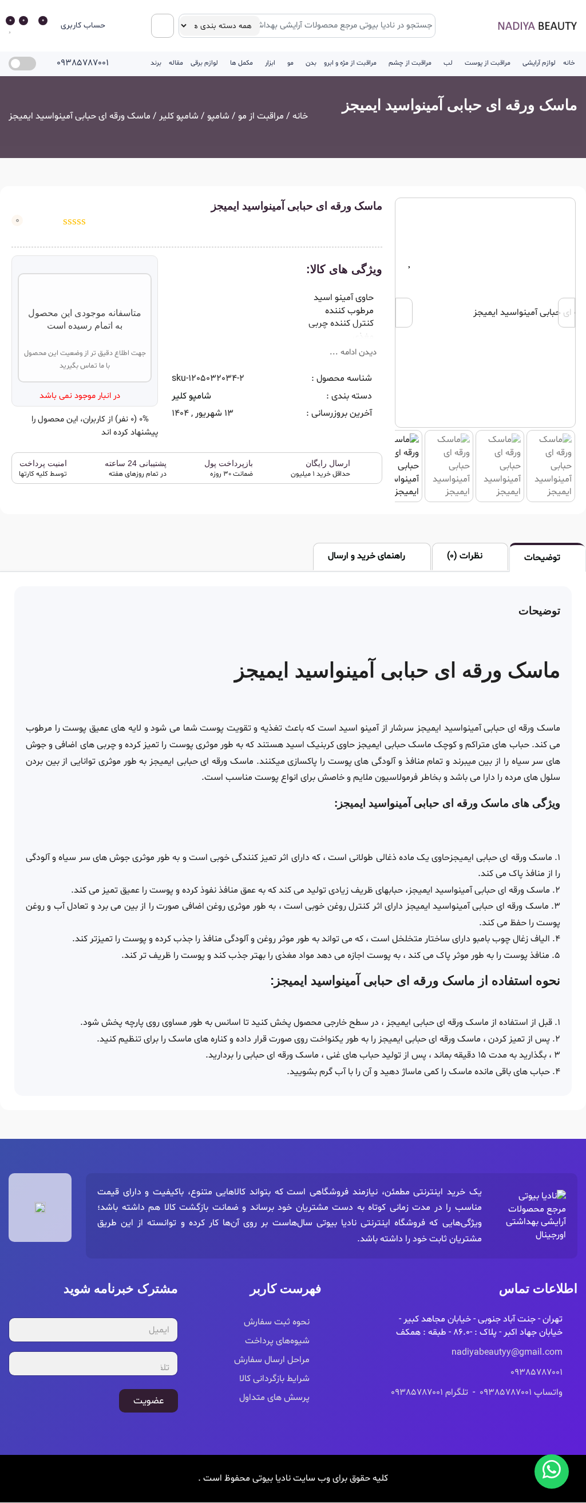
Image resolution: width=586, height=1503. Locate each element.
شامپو (218, 116)
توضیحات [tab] (542, 557)
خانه (569, 63)
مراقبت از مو (261, 116)
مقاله (176, 63)
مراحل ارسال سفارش (272, 1360)
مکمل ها (241, 63)
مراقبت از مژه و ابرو (350, 63)
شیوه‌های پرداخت (277, 1341)
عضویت (148, 1400)
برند (156, 63)
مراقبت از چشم (410, 63)
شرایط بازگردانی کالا (274, 1378)
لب (448, 63)
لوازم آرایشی (539, 63)
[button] (91, 26)
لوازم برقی (204, 63)
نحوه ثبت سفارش (277, 1322)
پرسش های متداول (274, 1397)
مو (290, 63)
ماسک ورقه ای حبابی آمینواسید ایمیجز (459, 104)
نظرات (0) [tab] (464, 556)
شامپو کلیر (179, 116)
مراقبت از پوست (487, 63)
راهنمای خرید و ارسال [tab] (366, 556)
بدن (311, 63)
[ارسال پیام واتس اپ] (551, 1471)
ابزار (270, 63)
